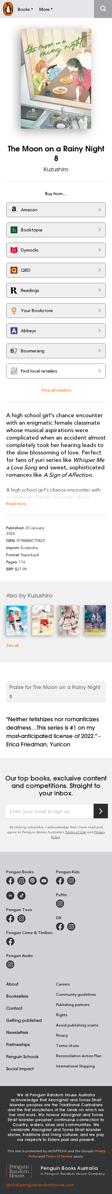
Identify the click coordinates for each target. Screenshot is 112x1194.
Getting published (24, 1020)
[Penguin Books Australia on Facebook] (10, 881)
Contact (14, 1008)
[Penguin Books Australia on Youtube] (44, 881)
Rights (61, 1014)
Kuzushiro (56, 169)
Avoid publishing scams (77, 1025)
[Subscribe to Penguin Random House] (101, 811)
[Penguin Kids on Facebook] (60, 881)
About (12, 983)
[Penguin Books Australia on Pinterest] (33, 881)
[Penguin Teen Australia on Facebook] (10, 919)
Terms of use (67, 1045)
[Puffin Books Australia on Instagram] (60, 904)
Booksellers (17, 996)
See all (12, 645)
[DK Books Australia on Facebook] (60, 927)
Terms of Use (75, 831)
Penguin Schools (22, 1056)
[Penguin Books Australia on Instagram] (21, 881)
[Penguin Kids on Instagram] (71, 881)
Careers (63, 984)
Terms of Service (59, 1156)
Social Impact (20, 1068)
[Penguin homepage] (8, 9)
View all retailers (56, 390)
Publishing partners (73, 1004)
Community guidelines (76, 994)
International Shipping (75, 1066)
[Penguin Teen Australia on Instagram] (21, 919)
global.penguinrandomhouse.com (40, 1184)
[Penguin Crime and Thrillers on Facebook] (10, 941)
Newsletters (17, 1032)
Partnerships (18, 1044)
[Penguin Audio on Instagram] (10, 964)
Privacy (62, 1035)
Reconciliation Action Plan (78, 1055)
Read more (16, 503)
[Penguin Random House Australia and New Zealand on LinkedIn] (10, 896)
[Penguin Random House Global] (23, 1170)
